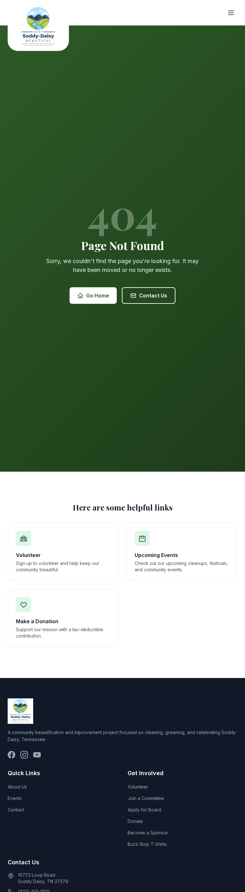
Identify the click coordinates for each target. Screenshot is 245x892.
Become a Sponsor (148, 832)
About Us (17, 786)
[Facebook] (11, 755)
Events (15, 798)
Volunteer (138, 786)
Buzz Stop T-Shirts (147, 844)
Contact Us (153, 295)
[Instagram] (24, 755)
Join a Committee (146, 798)
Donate (135, 821)
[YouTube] (37, 755)
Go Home (97, 295)
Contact (16, 809)
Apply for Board (144, 809)
